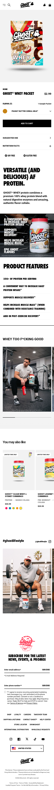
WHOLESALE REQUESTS (41, 729)
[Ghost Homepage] (27, 5)
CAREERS (27, 714)
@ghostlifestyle (41, 541)
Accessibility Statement (36, 783)
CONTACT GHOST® (30, 719)
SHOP (9, 714)
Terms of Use (13, 783)
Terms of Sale (23, 783)
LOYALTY (17, 714)
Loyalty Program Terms (13, 785)
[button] (44, 5)
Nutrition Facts (11, 146)
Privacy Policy (44, 785)
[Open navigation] (4, 5)
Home (5, 89)
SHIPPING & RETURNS (11, 719)
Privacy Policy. (32, 703)
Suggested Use (10, 138)
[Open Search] (9, 5)
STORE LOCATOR (20, 724)
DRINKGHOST (35, 724)
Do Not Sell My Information (29, 785)
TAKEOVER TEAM (40, 714)
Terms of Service (16, 703)
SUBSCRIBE (46, 669)
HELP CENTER (45, 719)
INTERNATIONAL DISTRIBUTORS (16, 729)
